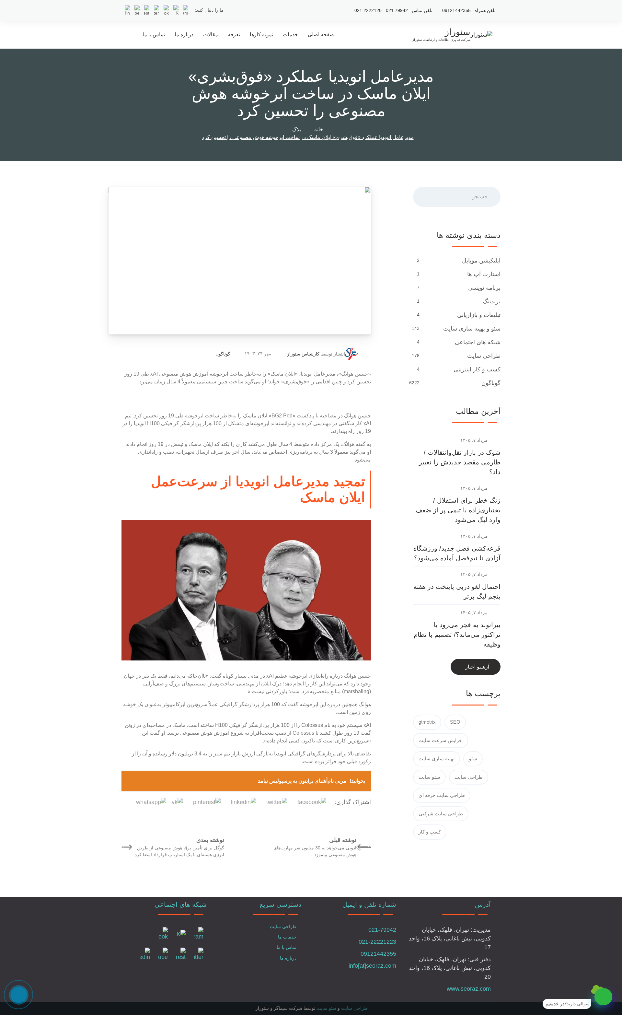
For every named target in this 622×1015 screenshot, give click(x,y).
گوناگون (222, 353)
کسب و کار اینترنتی (477, 369)
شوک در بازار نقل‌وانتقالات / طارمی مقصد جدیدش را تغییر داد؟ (460, 462)
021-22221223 (377, 942)
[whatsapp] (603, 996)
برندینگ (492, 301)
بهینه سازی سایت (437, 758)
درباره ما (184, 34)
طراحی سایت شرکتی (441, 813)
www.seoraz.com (469, 989)
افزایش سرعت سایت (441, 740)
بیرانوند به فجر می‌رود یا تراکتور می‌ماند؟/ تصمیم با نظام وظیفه (457, 634)
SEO (455, 722)
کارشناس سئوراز (303, 353)
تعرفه (234, 34)
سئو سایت (429, 777)
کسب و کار (430, 831)
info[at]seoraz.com (372, 965)
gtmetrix (427, 722)
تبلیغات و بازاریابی (479, 315)
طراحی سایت (484, 356)
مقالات (210, 34)
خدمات (290, 34)
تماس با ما (154, 34)
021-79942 (382, 930)
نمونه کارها (261, 34)
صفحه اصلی (321, 34)
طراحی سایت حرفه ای (442, 795)
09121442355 (378, 954)
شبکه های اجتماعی (478, 342)
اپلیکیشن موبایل (481, 260)
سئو (473, 758)
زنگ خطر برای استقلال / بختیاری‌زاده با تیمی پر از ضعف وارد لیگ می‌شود (458, 510)
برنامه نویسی (484, 288)
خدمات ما (287, 936)
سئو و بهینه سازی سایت (472, 328)
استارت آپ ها (484, 274)
